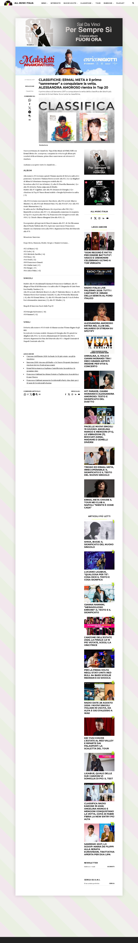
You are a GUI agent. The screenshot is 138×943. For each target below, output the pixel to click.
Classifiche (85, 3)
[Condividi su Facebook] (29, 104)
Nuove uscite (70, 3)
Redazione (29, 86)
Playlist (120, 3)
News (43, 3)
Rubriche (108, 3)
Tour (98, 3)
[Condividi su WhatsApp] (29, 100)
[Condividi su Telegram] (29, 112)
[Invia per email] (29, 119)
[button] (29, 115)
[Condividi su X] (29, 108)
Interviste (55, 3)
